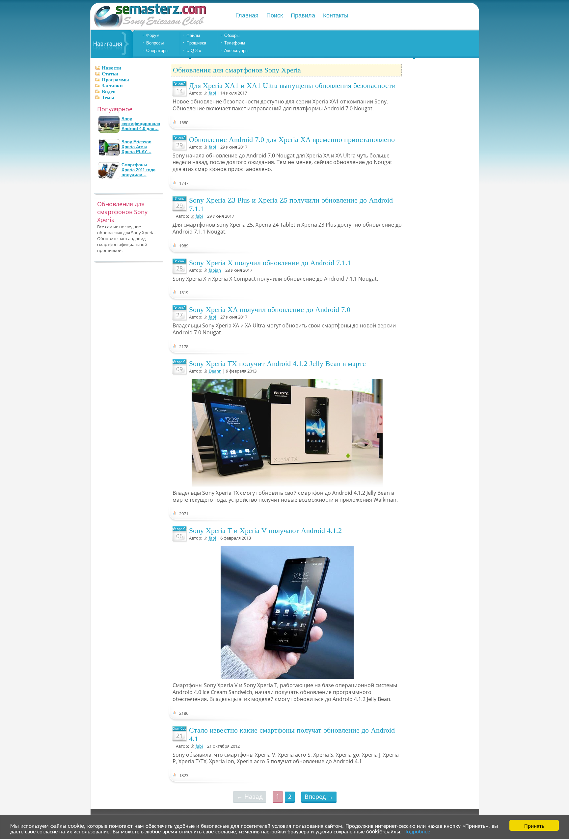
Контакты (335, 15)
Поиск (274, 15)
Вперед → (319, 796)
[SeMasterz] (149, 27)
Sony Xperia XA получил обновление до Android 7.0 (269, 309)
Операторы (157, 50)
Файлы (193, 35)
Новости (111, 67)
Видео (109, 91)
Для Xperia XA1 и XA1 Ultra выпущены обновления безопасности (292, 85)
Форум (152, 35)
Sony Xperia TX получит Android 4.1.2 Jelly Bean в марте (277, 363)
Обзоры (231, 35)
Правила (303, 15)
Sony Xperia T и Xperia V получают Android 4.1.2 (265, 530)
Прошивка (196, 43)
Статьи (110, 73)
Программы (115, 79)
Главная (246, 15)
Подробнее (416, 831)
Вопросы (155, 43)
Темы (108, 97)
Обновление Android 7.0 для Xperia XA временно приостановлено (292, 139)
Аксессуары (236, 50)
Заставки (112, 85)
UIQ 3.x (193, 50)
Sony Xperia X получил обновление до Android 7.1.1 (270, 263)
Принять (534, 825)
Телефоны (234, 43)
